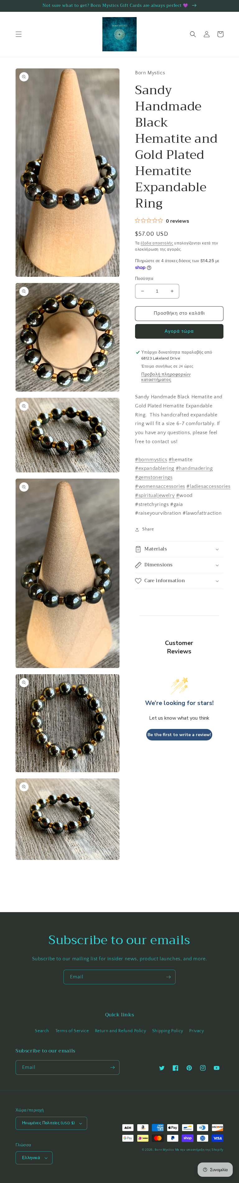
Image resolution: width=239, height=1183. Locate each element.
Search (42, 1030)
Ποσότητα (144, 278)
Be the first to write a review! (179, 735)
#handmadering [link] (194, 468)
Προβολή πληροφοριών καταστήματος (165, 377)
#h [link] (172, 459)
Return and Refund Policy (120, 1030)
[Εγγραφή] (168, 977)
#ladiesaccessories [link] (208, 486)
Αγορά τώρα (179, 331)
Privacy (196, 1030)
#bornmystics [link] (151, 459)
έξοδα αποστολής (157, 243)
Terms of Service (72, 1030)
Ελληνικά (31, 1158)
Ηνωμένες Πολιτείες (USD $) (48, 1123)
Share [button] (148, 529)
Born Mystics (164, 1150)
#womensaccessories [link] (160, 486)
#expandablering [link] (154, 468)
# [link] (178, 495)
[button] (19, 34)
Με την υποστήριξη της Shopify (199, 1150)
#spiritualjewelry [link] (155, 495)
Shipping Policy (167, 1030)
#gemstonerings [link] (153, 477)
